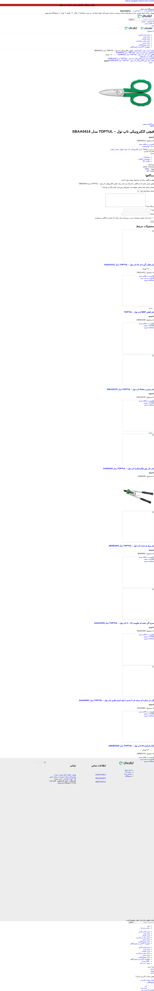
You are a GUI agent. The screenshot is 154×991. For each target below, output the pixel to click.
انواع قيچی (137, 50)
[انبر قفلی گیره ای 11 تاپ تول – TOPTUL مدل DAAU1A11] (138, 261)
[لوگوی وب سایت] (145, 17)
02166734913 (100, 775)
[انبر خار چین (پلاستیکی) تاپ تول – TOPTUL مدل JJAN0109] (138, 431)
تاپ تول (127, 149)
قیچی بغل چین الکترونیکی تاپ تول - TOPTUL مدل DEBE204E (131, 60)
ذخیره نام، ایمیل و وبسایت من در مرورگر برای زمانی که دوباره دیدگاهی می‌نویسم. (123, 218)
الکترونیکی (134, 149)
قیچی (112, 149)
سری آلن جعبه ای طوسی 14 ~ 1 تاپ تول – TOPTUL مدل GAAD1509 (124, 623)
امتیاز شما (150, 191)
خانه (152, 50)
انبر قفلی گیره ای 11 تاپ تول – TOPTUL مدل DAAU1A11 (129, 265)
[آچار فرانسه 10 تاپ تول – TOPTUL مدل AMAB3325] (138, 742)
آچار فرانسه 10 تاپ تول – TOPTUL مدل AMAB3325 (131, 746)
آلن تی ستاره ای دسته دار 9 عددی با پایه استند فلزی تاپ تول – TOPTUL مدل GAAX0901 (116, 700)
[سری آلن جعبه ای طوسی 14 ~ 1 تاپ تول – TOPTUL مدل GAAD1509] (138, 587)
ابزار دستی (146, 50)
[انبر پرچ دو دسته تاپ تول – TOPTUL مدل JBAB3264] (138, 510)
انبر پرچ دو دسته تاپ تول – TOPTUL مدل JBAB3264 (131, 546)
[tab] (146, 157)
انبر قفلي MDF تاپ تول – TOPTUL (139, 312)
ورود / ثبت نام (145, 963)
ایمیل (151, 214)
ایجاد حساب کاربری (147, 980)
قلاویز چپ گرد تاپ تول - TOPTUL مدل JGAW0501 (135, 54)
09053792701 (100, 782)
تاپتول (122, 149)
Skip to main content (146, 1)
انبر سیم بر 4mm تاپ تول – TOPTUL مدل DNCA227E (130, 389)
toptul (152, 126)
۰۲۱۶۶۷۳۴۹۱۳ (149, 11)
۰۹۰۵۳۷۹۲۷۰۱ (137, 11)
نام (152, 210)
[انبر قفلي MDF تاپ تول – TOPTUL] (138, 306)
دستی (117, 149)
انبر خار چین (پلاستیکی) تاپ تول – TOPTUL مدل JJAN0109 (128, 468)
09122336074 (100, 778)
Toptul (145, 149)
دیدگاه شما (150, 206)
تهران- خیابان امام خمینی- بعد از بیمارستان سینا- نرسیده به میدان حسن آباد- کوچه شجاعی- (62, 777)
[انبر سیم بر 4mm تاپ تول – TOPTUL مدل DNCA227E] (138, 353)
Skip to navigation (132, 1)
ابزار (140, 149)
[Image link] (126, 764)
